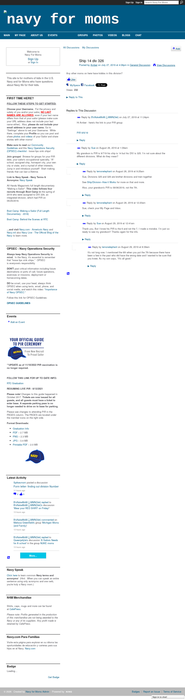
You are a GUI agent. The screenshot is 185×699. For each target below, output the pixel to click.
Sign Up (130, 2)
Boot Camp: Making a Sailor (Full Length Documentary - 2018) (28, 212)
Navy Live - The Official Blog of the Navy (32, 234)
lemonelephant (104, 171)
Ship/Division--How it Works (101, 182)
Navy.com (30, 648)
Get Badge (53, 677)
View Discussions (166, 65)
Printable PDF (20, 444)
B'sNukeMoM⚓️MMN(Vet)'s (28, 505)
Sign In (138, 2)
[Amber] (71, 68)
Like (73, 79)
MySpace (75, 85)
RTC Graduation (15, 383)
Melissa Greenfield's (24, 522)
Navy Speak (26, 180)
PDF (15, 432)
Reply (81, 140)
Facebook (89, 85)
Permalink (79, 117)
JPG (15, 440)
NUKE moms (47, 543)
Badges (136, 691)
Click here (12, 575)
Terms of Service (172, 691)
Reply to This (74, 97)
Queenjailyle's (21, 540)
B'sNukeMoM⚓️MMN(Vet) (27, 502)
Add (178, 48)
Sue (93, 147)
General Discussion (140, 65)
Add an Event (17, 322)
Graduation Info (21, 428)
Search (181, 2)
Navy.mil (11, 232)
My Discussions (90, 47)
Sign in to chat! (159, 697)
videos (29, 136)
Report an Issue (151, 691)
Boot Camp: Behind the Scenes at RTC (27, 219)
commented (48, 519)
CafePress (15, 609)
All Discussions (71, 47)
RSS (8, 557)
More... (33, 555)
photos (16, 136)
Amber (94, 65)
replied (45, 502)
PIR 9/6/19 (82, 132)
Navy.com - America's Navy (33, 229)
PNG (15, 436)
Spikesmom (20, 482)
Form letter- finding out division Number (36, 486)
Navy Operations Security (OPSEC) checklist (31, 149)
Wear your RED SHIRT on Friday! (31, 508)
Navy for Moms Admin (37, 691)
